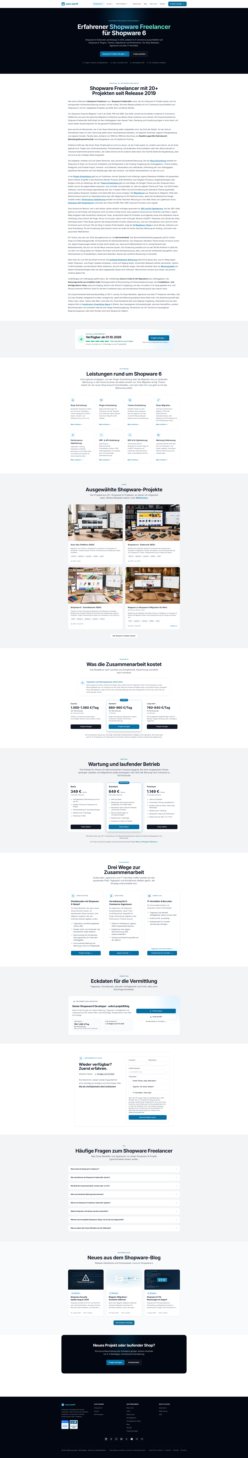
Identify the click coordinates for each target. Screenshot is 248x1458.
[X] (126, 1439)
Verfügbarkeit (131, 1418)
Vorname (132, 1060)
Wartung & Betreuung (166, 440)
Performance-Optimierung (93, 199)
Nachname (152, 1060)
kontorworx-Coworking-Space (96, 304)
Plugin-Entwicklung (82, 176)
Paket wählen (86, 827)
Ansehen (173, 626)
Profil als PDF (157, 1017)
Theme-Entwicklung (109, 183)
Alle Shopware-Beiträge (124, 1323)
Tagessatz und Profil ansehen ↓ (162, 949)
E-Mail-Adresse (135, 1068)
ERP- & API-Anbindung (109, 440)
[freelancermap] (132, 1439)
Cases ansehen (139, 54)
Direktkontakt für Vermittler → (156, 1021)
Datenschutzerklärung (136, 1112)
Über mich (153, 4)
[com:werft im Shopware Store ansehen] (65, 1424)
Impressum (163, 1408)
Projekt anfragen (176, 4)
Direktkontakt (133, 1362)
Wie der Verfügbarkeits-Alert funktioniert (97, 1086)
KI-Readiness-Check (142, 225)
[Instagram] (116, 1439)
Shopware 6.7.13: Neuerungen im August (157, 1298)
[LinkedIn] (106, 1439)
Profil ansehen (157, 1011)
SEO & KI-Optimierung (137, 440)
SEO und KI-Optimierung (152, 208)
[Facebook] (121, 1439)
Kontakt (162, 4)
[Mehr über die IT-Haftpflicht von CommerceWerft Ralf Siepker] (74, 1424)
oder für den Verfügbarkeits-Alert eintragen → (156, 342)
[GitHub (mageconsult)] (142, 1439)
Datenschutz (163, 1411)
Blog (145, 4)
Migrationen (139, 193)
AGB (160, 1414)
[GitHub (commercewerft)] (137, 1439)
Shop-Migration (163, 405)
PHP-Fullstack (121, 4)
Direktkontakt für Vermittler (160, 953)
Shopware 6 (97, 4)
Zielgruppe (133, 1076)
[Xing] (111, 1439)
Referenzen (137, 4)
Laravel (109, 4)
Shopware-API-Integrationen (81, 203)
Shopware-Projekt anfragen (113, 54)
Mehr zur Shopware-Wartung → (147, 842)
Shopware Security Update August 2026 (80, 1298)
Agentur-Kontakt (122, 953)
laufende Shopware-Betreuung (123, 260)
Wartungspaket (168, 266)
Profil (128, 1411)
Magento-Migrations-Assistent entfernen (118, 1298)
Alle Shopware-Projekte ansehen (124, 636)
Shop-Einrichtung (158, 161)
